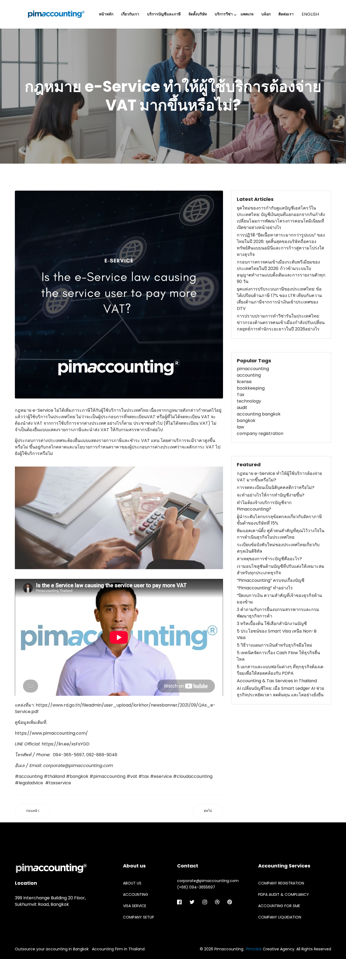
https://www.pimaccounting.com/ (51, 733)
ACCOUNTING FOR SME (279, 906)
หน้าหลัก (106, 14)
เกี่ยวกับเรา (130, 14)
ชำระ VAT (140, 440)
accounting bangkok (259, 414)
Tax (240, 394)
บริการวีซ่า (224, 14)
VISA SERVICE (134, 906)
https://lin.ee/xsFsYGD (65, 744)
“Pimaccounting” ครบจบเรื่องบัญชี (270, 580)
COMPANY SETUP (138, 917)
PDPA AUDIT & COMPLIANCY (283, 894)
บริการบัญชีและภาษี (164, 14)
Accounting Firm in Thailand (118, 949)
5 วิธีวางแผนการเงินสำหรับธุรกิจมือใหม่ (274, 645)
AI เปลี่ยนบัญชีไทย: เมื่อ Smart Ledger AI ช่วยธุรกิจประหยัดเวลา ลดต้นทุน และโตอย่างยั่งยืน (280, 691)
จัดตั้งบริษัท (197, 14)
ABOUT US (132, 883)
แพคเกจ (247, 14)
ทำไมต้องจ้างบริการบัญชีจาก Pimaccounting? (264, 505)
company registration (260, 433)
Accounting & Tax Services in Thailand (277, 681)
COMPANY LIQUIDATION (279, 917)
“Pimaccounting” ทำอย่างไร (265, 588)
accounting (249, 375)
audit (242, 407)
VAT (151, 417)
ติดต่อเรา (286, 14)
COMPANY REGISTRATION (281, 883)
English (310, 14)
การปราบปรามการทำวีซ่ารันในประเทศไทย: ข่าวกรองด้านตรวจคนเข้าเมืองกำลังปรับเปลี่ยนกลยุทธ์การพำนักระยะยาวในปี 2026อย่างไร (281, 322)
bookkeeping (251, 388)
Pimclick (254, 949)
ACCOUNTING (135, 894)
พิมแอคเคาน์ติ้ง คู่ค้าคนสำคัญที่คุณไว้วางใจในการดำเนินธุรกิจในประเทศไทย (280, 534)
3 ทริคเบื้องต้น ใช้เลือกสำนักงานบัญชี (272, 623)
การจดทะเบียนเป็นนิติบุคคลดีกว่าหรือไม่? (275, 487)
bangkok (246, 420)
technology (249, 401)
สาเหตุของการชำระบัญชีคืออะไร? (269, 559)
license (244, 382)
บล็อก (266, 14)
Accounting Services (284, 865)
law (240, 427)
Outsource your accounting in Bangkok (52, 949)
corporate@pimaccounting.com (78, 765)
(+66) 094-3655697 (196, 887)
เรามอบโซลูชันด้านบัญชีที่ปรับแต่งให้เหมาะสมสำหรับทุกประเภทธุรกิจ (280, 569)
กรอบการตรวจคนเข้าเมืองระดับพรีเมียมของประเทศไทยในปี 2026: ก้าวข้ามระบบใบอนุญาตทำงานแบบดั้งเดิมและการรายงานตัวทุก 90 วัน (281, 272)
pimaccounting (253, 369)
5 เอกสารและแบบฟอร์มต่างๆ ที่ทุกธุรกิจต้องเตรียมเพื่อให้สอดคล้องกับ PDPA (280, 670)
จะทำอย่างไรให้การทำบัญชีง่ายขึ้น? (270, 495)
